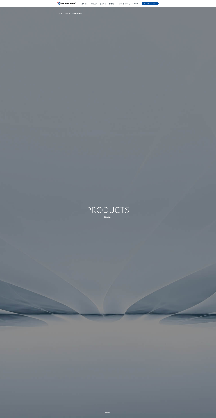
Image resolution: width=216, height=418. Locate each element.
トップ (60, 14)
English (136, 3)
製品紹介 (67, 14)
